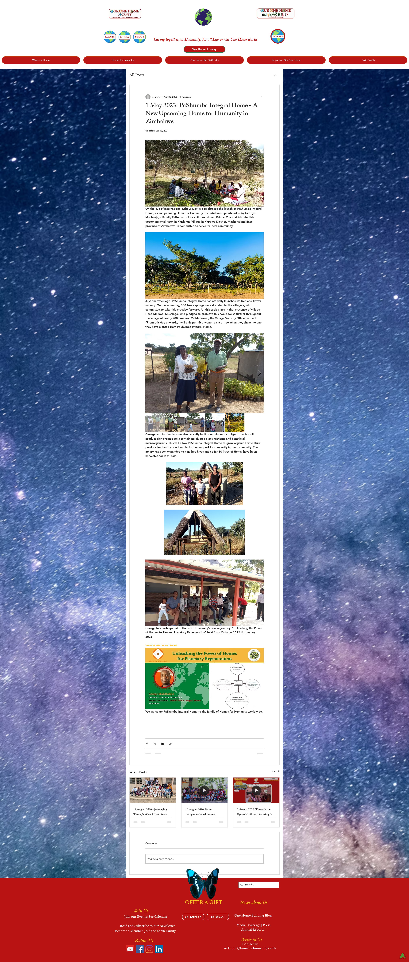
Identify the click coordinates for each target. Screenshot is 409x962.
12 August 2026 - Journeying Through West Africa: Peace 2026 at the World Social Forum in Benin (152, 812)
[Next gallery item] (260, 373)
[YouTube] (130, 949)
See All (276, 771)
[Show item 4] (214, 422)
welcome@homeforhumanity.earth (250, 948)
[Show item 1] (155, 422)
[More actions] (262, 97)
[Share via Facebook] (146, 743)
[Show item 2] (175, 422)
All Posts (136, 75)
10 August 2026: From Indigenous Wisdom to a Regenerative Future (200, 812)
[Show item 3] (194, 422)
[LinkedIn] (159, 949)
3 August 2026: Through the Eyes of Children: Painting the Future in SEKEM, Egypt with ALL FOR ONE (255, 812)
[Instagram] (149, 949)
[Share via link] (170, 743)
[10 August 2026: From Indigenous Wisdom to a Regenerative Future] (204, 790)
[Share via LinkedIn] (162, 743)
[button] (275, 75)
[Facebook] (140, 949)
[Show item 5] (234, 422)
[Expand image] (204, 373)
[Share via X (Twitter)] (154, 743)
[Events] (110, 36)
